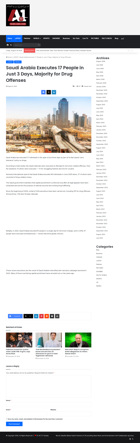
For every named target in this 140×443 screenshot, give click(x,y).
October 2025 (101, 97)
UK (97, 282)
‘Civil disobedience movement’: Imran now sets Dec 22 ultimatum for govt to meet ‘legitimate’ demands (48, 352)
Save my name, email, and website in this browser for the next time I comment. (35, 419)
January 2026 (101, 86)
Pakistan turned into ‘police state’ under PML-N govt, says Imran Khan (18, 351)
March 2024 (100, 166)
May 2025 (99, 115)
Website (53, 410)
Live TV (85, 38)
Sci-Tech (76, 38)
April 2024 (99, 162)
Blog (116, 38)
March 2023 (100, 209)
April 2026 (99, 76)
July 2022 (99, 238)
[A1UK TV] (18, 15)
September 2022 (102, 231)
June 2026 (100, 68)
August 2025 (100, 104)
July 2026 (99, 65)
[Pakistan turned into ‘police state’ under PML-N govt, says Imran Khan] (19, 340)
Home (10, 38)
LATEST (18, 38)
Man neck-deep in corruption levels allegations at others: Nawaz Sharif (77, 351)
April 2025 (99, 119)
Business (66, 38)
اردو (122, 38)
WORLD (36, 38)
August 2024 (100, 148)
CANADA (99, 257)
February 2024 (101, 169)
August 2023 (100, 191)
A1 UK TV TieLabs (43, 435)
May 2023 (99, 202)
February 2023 (101, 213)
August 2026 (100, 61)
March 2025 (100, 122)
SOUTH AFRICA (101, 275)
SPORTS (46, 38)
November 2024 (101, 137)
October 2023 (101, 184)
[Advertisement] (92, 17)
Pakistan (27, 38)
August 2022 (100, 234)
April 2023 (99, 205)
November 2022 (101, 223)
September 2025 (102, 101)
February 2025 (101, 126)
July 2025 (99, 108)
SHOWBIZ (56, 38)
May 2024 (99, 159)
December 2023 (101, 177)
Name (8, 400)
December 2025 (101, 90)
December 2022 (101, 220)
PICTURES (95, 38)
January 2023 (101, 216)
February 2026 (101, 83)
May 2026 (99, 72)
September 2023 (102, 187)
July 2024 (99, 151)
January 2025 (101, 130)
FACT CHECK (107, 38)
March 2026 (100, 79)
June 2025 (100, 112)
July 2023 (99, 195)
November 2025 (101, 94)
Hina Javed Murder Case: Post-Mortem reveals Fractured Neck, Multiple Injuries (63, 50)
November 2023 (101, 180)
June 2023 (100, 198)
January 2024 (101, 173)
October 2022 (101, 227)
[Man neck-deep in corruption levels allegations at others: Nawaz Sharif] (78, 340)
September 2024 (102, 144)
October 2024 (101, 140)
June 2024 (100, 155)
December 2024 (101, 133)
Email (8, 410)
